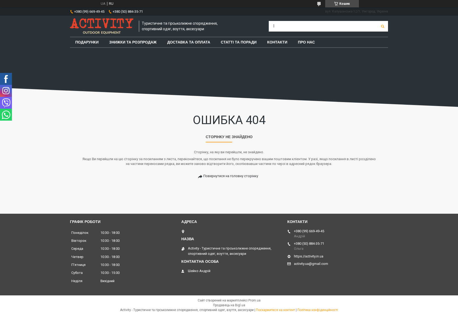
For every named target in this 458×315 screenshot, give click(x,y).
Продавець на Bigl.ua (229, 305)
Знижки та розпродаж (133, 42)
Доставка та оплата (188, 42)
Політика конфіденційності (317, 310)
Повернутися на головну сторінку (230, 176)
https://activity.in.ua (308, 256)
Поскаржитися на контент (275, 310)
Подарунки (87, 42)
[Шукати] (382, 26)
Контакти (277, 42)
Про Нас (306, 42)
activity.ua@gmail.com (311, 264)
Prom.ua (254, 300)
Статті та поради (239, 42)
